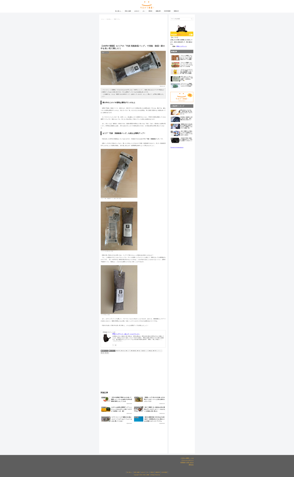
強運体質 (134, 350)
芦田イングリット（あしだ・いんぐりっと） (126, 334)
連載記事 (157, 472)
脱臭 (151, 350)
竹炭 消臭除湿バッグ (143, 350)
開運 (107, 353)
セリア (128, 350)
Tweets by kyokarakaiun (176, 147)
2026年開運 (164, 472)
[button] (191, 19)
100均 (119, 350)
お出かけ (143, 472)
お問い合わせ (190, 462)
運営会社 (191, 464)
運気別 (152, 472)
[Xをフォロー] (113, 345)
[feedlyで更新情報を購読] (116, 345)
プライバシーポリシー (187, 460)
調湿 (103, 353)
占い (148, 472)
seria (124, 350)
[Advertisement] (133, 32)
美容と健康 (136, 472)
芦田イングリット (158, 350)
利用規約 (182, 462)
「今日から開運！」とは (187, 458)
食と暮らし (112, 350)
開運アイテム (105, 350)
